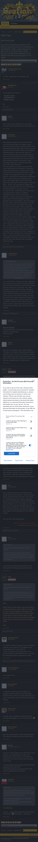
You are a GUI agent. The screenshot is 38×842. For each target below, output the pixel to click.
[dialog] (19, 421)
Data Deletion (8, 460)
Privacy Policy (30, 460)
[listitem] (19, 416)
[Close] (34, 381)
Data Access (19, 460)
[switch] (30, 421)
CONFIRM (11, 453)
